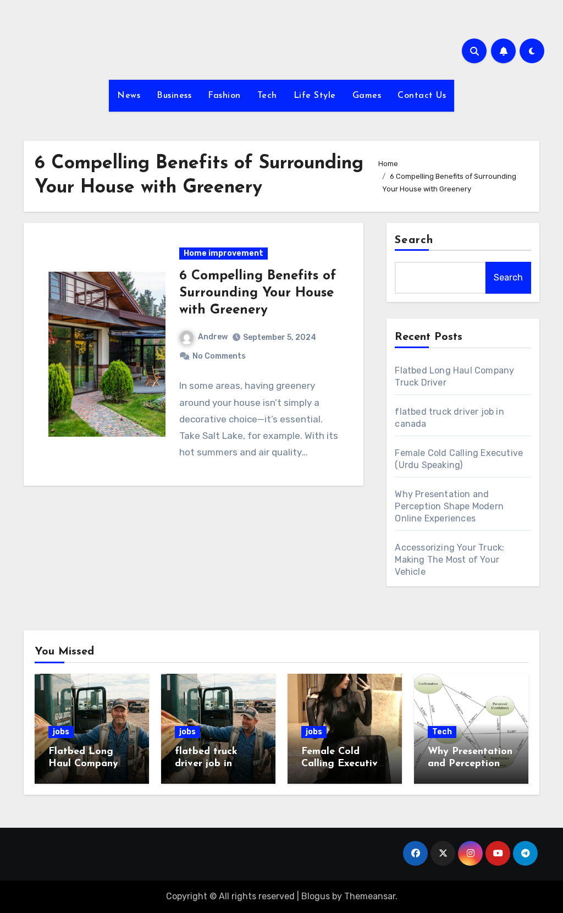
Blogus (315, 896)
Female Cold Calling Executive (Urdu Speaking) (342, 763)
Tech (267, 95)
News (128, 95)
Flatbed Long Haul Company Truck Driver (83, 763)
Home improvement (223, 253)
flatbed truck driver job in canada (206, 763)
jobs (61, 731)
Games (367, 95)
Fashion (224, 95)
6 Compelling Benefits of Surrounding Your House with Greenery (257, 293)
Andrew (213, 337)
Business (174, 95)
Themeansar (369, 896)
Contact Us (422, 95)
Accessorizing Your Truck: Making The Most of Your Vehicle (449, 559)
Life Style (315, 95)
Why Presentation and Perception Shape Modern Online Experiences (449, 506)
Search (414, 240)
